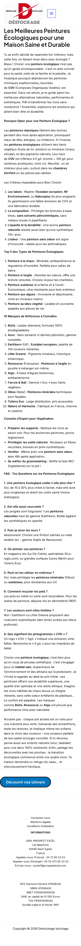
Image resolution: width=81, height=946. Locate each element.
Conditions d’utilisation (40, 826)
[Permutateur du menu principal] (51, 13)
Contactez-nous (40, 817)
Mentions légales (40, 822)
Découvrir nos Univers (25, 782)
